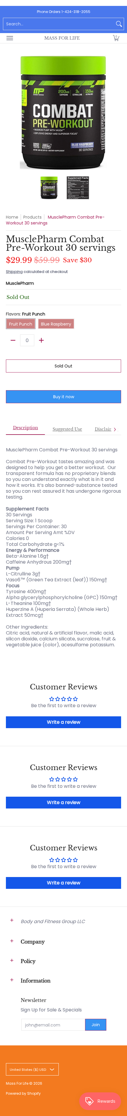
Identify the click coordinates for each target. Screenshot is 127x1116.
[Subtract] (13, 340)
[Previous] (10, 112)
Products (32, 217)
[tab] (25, 429)
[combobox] (58, 24)
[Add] (41, 340)
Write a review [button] (63, 722)
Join (96, 1025)
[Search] (119, 24)
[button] (116, 38)
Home (12, 217)
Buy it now (63, 397)
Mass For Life (62, 38)
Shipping (14, 271)
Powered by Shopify (23, 1093)
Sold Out (63, 366)
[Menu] (9, 38)
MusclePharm (20, 283)
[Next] (116, 112)
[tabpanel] (63, 544)
